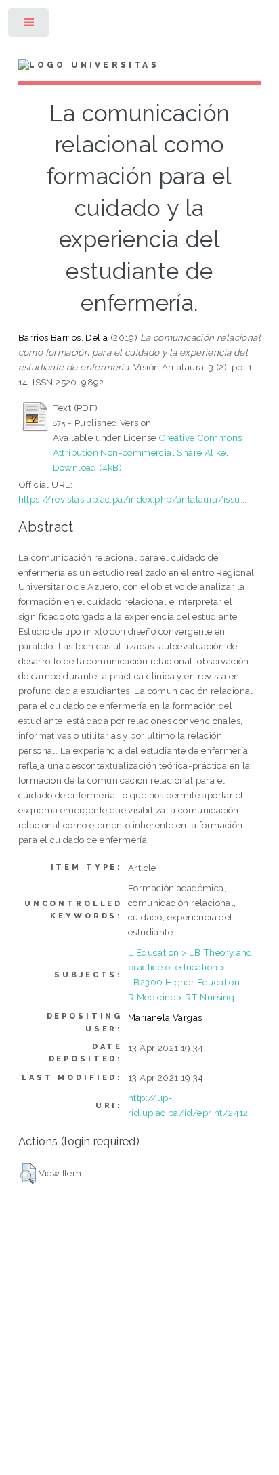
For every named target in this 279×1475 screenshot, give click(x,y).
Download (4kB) (88, 467)
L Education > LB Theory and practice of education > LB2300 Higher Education (190, 967)
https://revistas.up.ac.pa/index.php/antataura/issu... (132, 499)
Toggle (29, 25)
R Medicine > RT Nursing (181, 996)
